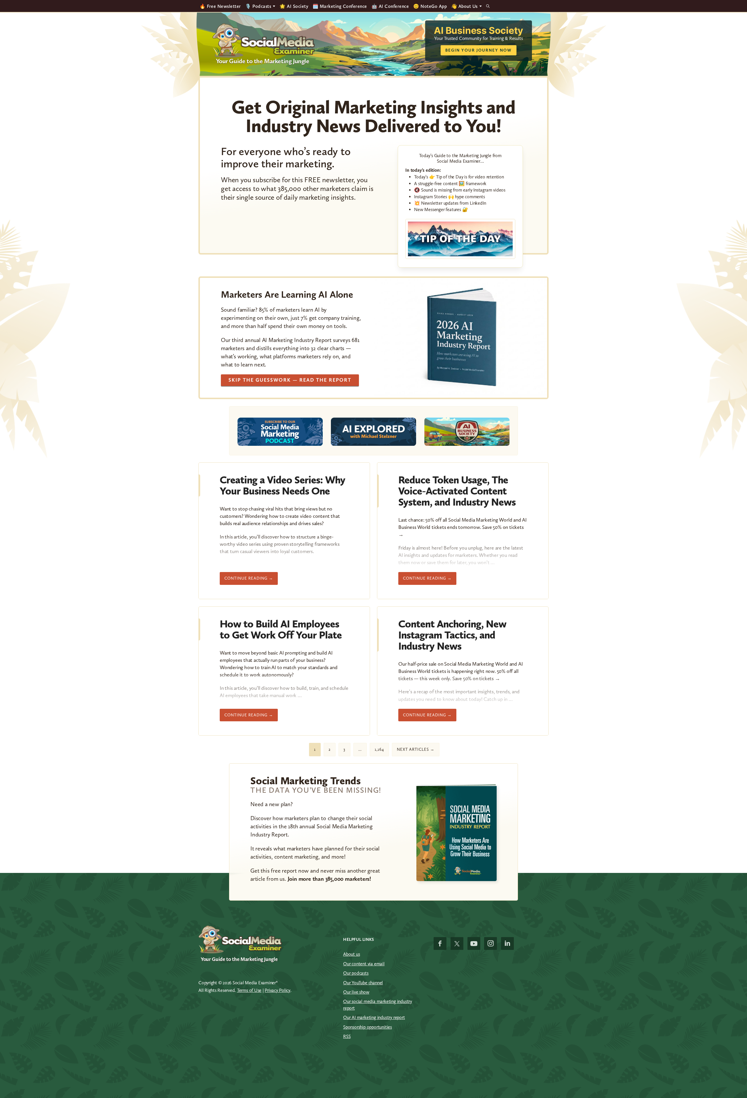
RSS (346, 1036)
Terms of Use (249, 990)
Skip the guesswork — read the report (289, 380)
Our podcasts (356, 973)
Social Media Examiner (263, 40)
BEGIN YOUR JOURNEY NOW (478, 50)
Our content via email (364, 964)
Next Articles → (415, 749)
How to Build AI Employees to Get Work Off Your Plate (281, 629)
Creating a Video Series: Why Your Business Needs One (282, 485)
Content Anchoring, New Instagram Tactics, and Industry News (452, 635)
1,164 (379, 749)
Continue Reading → (248, 578)
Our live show (356, 992)
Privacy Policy (277, 990)
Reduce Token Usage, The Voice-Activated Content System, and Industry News (457, 490)
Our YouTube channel (363, 982)
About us (351, 954)
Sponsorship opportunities (367, 1027)
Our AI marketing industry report (374, 1017)
